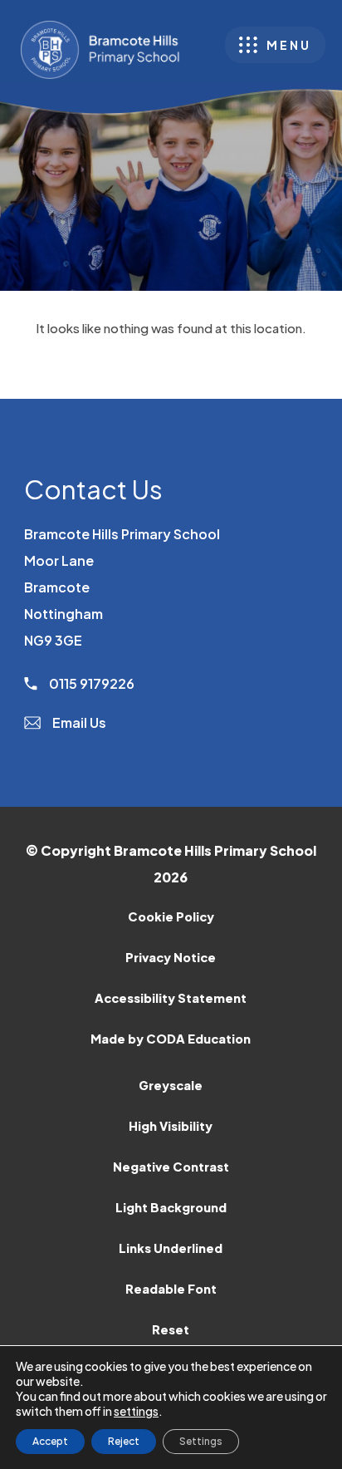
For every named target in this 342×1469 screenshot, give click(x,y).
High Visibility (171, 1125)
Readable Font (171, 1288)
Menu (288, 44)
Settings (200, 1441)
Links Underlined (170, 1248)
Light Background (171, 1207)
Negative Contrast (171, 1166)
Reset (170, 1329)
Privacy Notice (170, 957)
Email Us (78, 722)
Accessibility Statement (171, 997)
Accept (50, 1441)
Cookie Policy (171, 916)
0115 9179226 (90, 683)
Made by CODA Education (192, 1044)
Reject (123, 1441)
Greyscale (171, 1085)
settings (136, 1410)
